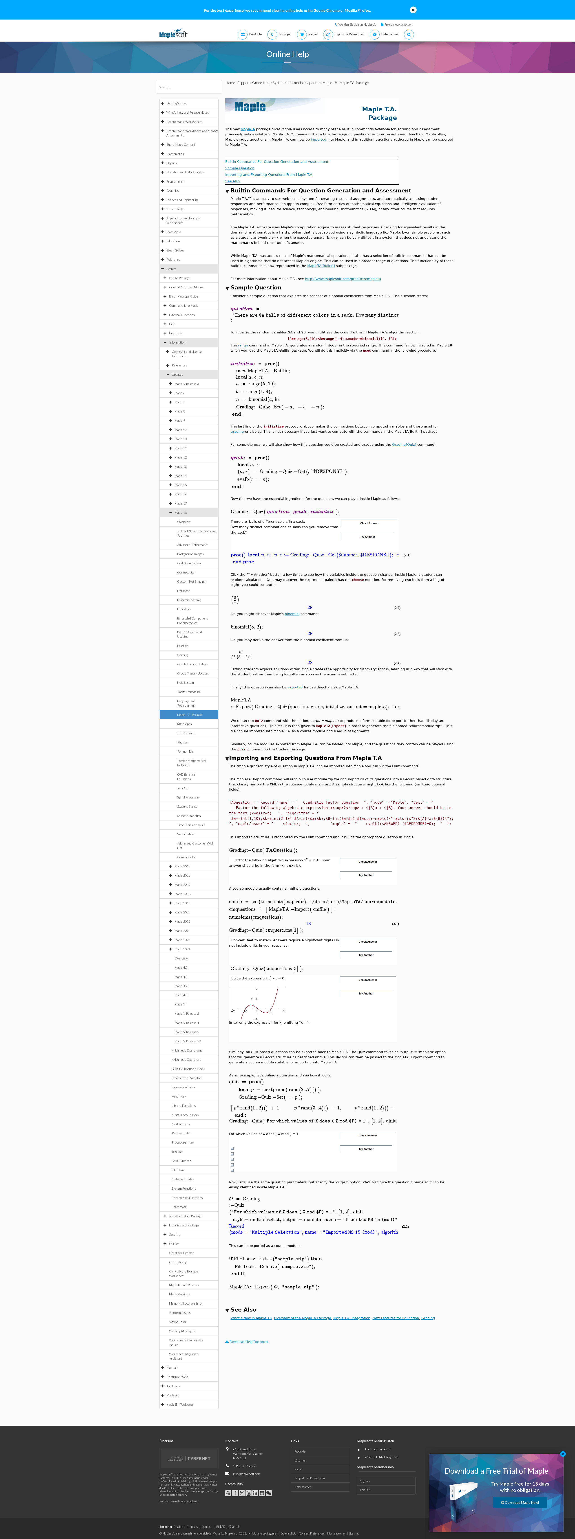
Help (172, 324)
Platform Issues (180, 1312)
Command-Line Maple (184, 305)
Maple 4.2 (181, 986)
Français (192, 1526)
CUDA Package (179, 278)
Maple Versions (179, 1294)
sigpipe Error (177, 1322)
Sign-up (364, 1481)
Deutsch (207, 1526)
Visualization (186, 834)
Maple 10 (181, 439)
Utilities (174, 1244)
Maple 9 (180, 420)
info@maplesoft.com (247, 1474)
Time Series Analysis (191, 825)
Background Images (190, 554)
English (178, 1526)
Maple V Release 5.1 (188, 1041)
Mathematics (175, 154)
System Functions (184, 1188)
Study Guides (175, 250)
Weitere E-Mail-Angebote (382, 1457)
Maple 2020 (182, 912)
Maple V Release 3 (187, 384)
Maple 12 (181, 457)
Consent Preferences (312, 1533)
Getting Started (176, 103)
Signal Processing (188, 797)
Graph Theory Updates (193, 664)
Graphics (172, 190)
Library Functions (184, 1105)
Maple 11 (181, 448)
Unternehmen (302, 1487)
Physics (171, 163)
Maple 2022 (182, 931)
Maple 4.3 (181, 995)
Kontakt (231, 1441)
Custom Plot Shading (191, 581)
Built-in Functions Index (188, 1069)
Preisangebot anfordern (399, 24)
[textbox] (378, 309)
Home (230, 82)
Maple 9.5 (181, 430)
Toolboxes (173, 1386)
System (171, 269)
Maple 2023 (182, 940)
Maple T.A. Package (190, 715)
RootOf (182, 788)
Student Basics (187, 806)
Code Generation (189, 563)
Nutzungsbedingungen (264, 1533)
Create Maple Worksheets (184, 121)
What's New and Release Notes (187, 112)
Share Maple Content (180, 144)
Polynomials (185, 751)
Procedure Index (183, 1142)
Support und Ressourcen (309, 1478)
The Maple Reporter (378, 1449)
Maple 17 (181, 503)
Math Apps (173, 232)
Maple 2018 (182, 894)
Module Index (181, 1124)
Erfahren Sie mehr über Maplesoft (179, 1501)
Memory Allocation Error (186, 1303)
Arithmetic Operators (186, 1059)
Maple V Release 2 (187, 1013)
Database (183, 591)
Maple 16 (181, 494)
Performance (186, 733)
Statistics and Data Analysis (185, 172)
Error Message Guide (183, 296)
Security (174, 1234)
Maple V (180, 1004)
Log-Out (365, 1490)
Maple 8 (180, 411)
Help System (185, 682)
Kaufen (298, 1469)
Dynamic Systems (189, 600)
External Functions (182, 315)
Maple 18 (181, 512)
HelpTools (176, 333)
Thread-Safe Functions (187, 1197)
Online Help (261, 82)
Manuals (172, 1367)
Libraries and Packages (184, 1225)
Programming (175, 181)
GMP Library (177, 1262)
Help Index (179, 1096)
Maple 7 (180, 402)
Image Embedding (188, 692)
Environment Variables (187, 1078)
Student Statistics (189, 816)
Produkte (299, 1451)
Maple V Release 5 (187, 1032)
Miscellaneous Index (185, 1115)
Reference (173, 259)
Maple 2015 (182, 866)
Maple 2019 (182, 903)
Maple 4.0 (181, 967)
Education (173, 241)
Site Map (354, 1533)
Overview (183, 522)
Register (177, 1151)
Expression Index (183, 1087)
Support (243, 82)
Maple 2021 (182, 921)
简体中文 (234, 1526)
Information (177, 342)
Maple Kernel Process (184, 1285)
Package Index (181, 1133)
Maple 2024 (182, 949)
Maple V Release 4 (187, 1023)
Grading (182, 655)
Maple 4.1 (181, 977)
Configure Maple (177, 1377)
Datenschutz (288, 1533)
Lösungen (300, 1460)
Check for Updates (181, 1253)
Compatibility (186, 857)
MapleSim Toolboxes (180, 1404)
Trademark (179, 1207)
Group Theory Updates (193, 673)
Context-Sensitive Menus (186, 287)
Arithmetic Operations (187, 1050)
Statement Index (183, 1179)
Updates (177, 374)
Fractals (182, 646)
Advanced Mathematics (192, 545)
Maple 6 (180, 393)
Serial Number (181, 1161)
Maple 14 (181, 476)
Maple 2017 (182, 884)
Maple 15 (181, 485)
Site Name (178, 1170)
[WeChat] (269, 1493)
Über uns (166, 1441)
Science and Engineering (182, 200)
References (179, 365)
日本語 (220, 1526)
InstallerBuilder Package (185, 1216)
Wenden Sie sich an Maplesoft (357, 24)
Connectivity (175, 209)
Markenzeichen (336, 1533)
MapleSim (172, 1395)
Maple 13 (181, 466)
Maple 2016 (182, 875)
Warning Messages (182, 1331)
